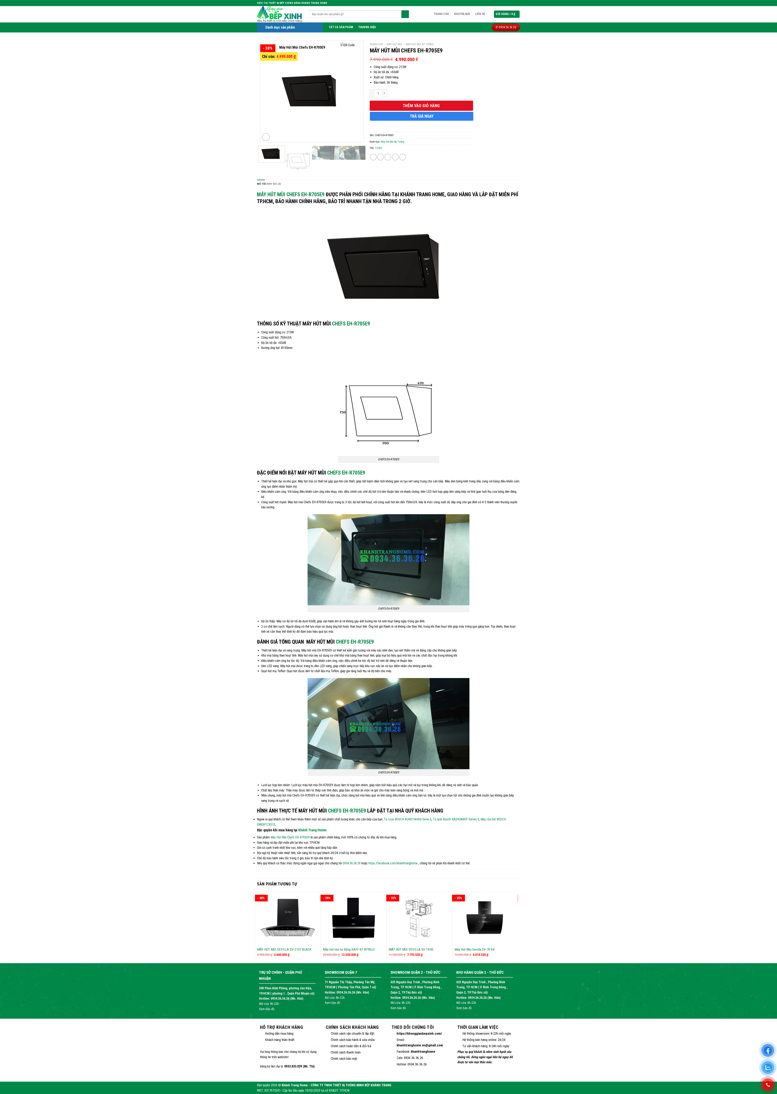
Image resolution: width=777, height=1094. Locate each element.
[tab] (261, 184)
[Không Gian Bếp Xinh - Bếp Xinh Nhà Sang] (280, 14)
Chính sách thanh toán (346, 1052)
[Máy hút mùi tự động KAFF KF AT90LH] (353, 918)
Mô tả (261, 183)
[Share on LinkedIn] (402, 157)
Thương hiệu (367, 27)
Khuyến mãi (462, 14)
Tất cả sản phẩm (341, 27)
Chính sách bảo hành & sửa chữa (353, 1040)
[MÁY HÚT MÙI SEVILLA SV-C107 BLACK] (287, 918)
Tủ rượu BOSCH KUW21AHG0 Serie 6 (407, 819)
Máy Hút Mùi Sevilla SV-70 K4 (474, 949)
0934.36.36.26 (352, 863)
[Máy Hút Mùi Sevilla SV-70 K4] (485, 918)
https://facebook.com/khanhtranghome (393, 863)
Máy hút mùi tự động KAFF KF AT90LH (349, 949)
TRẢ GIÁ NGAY (422, 116)
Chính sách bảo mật (344, 1059)
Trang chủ (441, 14)
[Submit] (405, 14)
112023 (378, 147)
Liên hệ (480, 14)
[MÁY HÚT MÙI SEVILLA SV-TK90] (419, 918)
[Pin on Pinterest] (395, 157)
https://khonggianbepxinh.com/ (419, 1033)
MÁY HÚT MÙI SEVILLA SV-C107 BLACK (284, 949)
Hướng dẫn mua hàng (279, 1033)
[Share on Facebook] (373, 157)
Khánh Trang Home (312, 830)
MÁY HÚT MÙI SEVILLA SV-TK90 (411, 949)
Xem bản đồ (266, 1009)
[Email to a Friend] (387, 157)
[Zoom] (266, 137)
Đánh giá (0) (273, 183)
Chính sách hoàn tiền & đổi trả (351, 1046)
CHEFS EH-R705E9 (351, 324)
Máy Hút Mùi (394, 44)
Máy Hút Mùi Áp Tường (420, 44)
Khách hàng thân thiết (279, 1040)
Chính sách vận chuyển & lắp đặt (352, 1033)
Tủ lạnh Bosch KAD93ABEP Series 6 (456, 819)
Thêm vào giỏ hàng (421, 105)
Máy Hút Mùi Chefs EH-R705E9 (291, 194)
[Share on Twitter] (380, 157)
